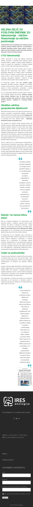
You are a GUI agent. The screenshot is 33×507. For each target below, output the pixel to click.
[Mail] (18, 418)
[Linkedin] (16, 418)
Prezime (4, 479)
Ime (3, 472)
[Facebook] (14, 418)
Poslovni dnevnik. (17, 52)
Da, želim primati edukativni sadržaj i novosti (17, 494)
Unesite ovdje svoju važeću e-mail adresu (14, 487)
